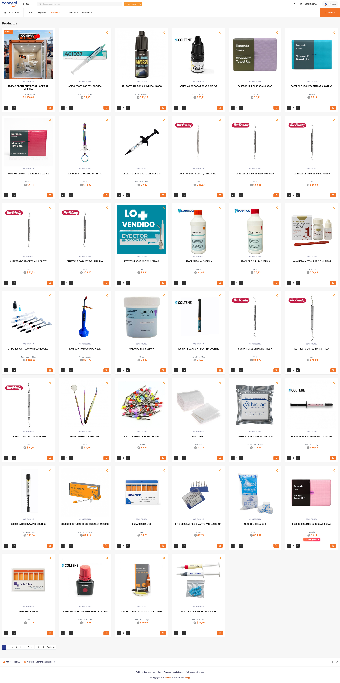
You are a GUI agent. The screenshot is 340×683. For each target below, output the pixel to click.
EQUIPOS (42, 13)
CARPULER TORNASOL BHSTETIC (85, 173)
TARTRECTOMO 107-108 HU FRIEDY (28, 436)
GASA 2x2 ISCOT (198, 436)
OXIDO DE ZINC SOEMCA (141, 349)
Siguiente (51, 647)
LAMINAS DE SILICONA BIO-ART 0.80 (255, 436)
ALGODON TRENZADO (255, 524)
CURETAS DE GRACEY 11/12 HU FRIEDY (198, 173)
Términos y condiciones (173, 672)
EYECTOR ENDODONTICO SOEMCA (141, 261)
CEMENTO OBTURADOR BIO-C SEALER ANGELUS (85, 524)
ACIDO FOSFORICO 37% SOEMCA (85, 86)
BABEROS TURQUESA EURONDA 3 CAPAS (311, 86)
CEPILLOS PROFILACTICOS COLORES (142, 436)
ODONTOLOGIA (56, 13)
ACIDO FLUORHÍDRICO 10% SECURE (198, 611)
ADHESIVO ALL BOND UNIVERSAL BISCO (142, 86)
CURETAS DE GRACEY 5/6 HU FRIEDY (28, 261)
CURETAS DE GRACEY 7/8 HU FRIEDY (85, 261)
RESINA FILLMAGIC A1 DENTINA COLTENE (198, 349)
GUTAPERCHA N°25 (28, 611)
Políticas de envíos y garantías (148, 672)
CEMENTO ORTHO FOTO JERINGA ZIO (142, 173)
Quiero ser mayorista (133, 4)
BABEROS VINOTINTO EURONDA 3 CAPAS (28, 173)
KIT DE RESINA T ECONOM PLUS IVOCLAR (28, 349)
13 (38, 647)
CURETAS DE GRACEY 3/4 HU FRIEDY (312, 173)
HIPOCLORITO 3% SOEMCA (198, 261)
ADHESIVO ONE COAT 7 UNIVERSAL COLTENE (85, 611)
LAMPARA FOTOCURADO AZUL (85, 349)
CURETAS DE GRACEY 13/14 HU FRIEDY (255, 173)
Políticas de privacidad (195, 672)
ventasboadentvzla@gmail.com (41, 662)
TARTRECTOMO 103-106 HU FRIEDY (312, 349)
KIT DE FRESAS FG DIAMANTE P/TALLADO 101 (198, 524)
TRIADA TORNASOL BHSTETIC (85, 436)
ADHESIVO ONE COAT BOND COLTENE (198, 86)
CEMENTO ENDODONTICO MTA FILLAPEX (141, 611)
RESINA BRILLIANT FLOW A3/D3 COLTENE (311, 436)
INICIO (31, 13)
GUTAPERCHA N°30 (141, 524)
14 (43, 647)
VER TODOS (87, 13)
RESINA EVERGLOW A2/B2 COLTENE (28, 524)
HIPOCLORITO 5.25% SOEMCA (255, 261)
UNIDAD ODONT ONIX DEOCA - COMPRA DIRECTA (28, 87)
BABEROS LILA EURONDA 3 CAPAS (255, 86)
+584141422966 (310, 4)
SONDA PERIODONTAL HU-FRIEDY (255, 349)
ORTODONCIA (72, 13)
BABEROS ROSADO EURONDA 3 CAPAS (311, 524)
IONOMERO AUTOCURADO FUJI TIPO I (312, 261)
